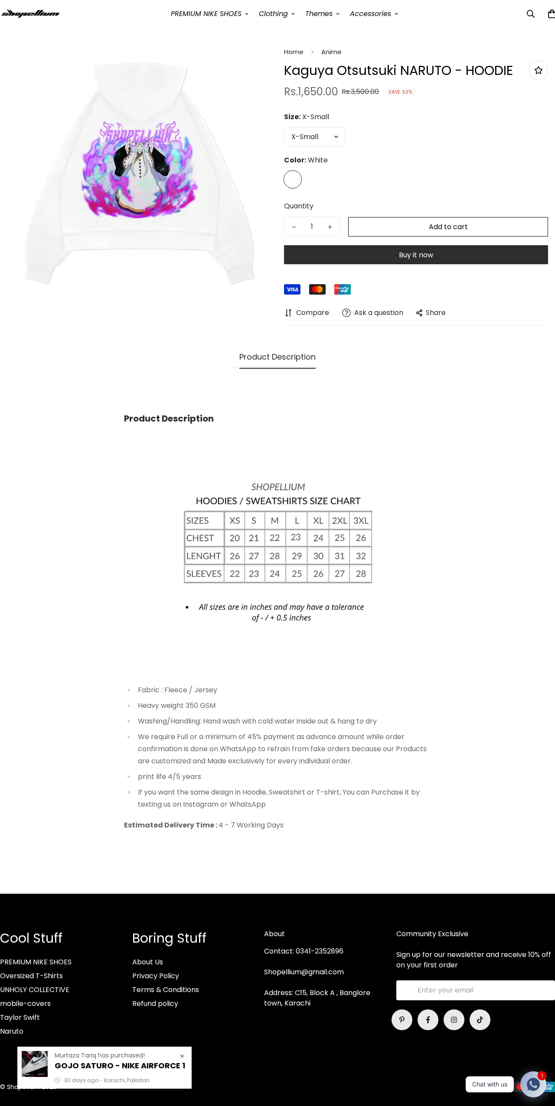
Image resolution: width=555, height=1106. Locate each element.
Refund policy (155, 1004)
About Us (147, 962)
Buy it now (416, 255)
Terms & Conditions (165, 990)
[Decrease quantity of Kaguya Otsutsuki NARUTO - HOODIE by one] (293, 227)
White (292, 179)
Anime (331, 51)
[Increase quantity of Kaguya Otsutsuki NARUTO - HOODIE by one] (329, 227)
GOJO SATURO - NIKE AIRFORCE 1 (120, 1065)
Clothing (273, 14)
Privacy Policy (155, 976)
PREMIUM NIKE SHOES (206, 14)
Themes (319, 14)
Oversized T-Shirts (31, 976)
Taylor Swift (20, 1017)
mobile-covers (25, 1004)
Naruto (11, 1031)
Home (294, 51)
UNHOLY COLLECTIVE (34, 990)
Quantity (298, 206)
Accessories (370, 14)
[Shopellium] (30, 13)
